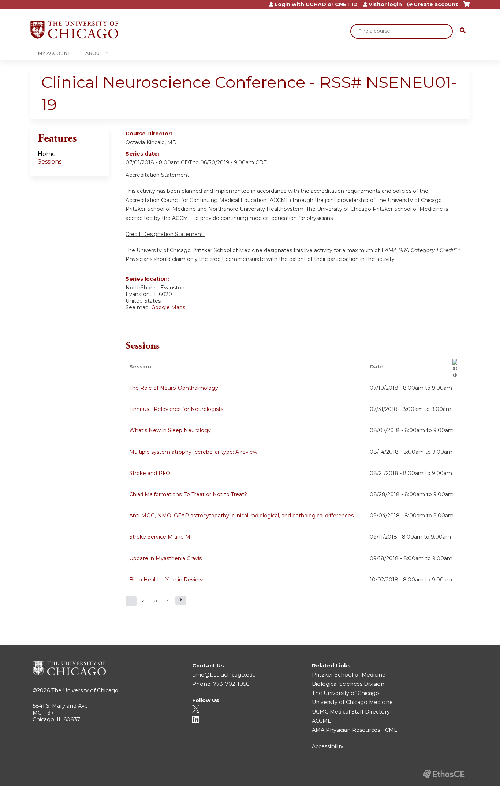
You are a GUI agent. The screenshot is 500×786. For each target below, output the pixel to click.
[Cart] (466, 7)
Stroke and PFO (149, 473)
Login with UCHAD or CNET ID (316, 4)
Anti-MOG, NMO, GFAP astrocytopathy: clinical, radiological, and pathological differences (241, 515)
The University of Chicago (85, 690)
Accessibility (327, 746)
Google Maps (168, 307)
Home (47, 153)
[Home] (74, 29)
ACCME (321, 721)
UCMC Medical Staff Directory (351, 711)
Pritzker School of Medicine (348, 674)
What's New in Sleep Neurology (170, 430)
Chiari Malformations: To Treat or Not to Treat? (188, 494)
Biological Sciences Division (348, 684)
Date (377, 366)
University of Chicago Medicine (352, 702)
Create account (436, 4)
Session (140, 366)
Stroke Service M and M (159, 537)
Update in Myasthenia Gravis (165, 558)
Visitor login (385, 4)
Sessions (49, 161)
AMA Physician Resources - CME (355, 730)
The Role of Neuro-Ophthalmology (173, 388)
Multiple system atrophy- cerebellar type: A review (193, 452)
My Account (54, 53)
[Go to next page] (180, 600)
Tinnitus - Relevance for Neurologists (176, 409)
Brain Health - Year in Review (166, 579)
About (94, 53)
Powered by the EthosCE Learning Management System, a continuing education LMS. (444, 773)
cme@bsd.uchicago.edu (224, 674)
